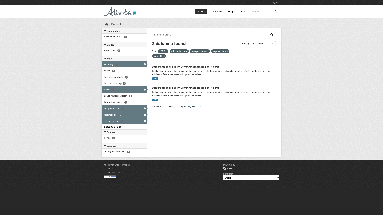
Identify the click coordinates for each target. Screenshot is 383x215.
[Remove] (166, 51)
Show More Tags (112, 126)
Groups (231, 11)
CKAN (228, 168)
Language (228, 173)
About (242, 11)
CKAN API (109, 168)
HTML (155, 79)
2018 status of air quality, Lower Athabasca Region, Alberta (185, 66)
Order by (245, 43)
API (188, 106)
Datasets (201, 11)
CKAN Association (112, 172)
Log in (275, 2)
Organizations (216, 11)
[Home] (106, 24)
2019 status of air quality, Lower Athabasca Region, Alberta (185, 87)
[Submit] (276, 11)
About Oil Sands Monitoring (117, 164)
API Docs (198, 106)
